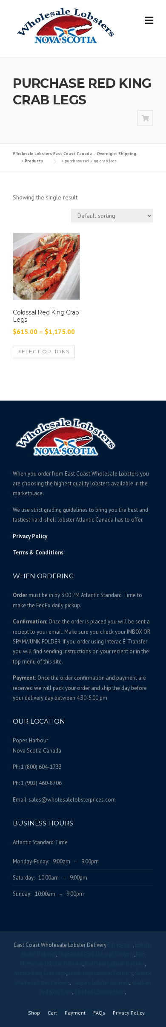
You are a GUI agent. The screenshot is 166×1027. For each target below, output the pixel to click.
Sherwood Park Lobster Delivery (96, 954)
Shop (34, 1012)
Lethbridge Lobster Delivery (100, 973)
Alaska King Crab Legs (40, 973)
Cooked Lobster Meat (99, 991)
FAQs (99, 1012)
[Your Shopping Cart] (145, 118)
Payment (75, 1012)
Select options (43, 351)
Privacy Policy (30, 536)
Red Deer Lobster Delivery (115, 963)
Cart (52, 1012)
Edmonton (120, 945)
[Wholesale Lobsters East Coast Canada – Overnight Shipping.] (66, 25)
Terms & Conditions (38, 552)
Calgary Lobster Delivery (100, 982)
